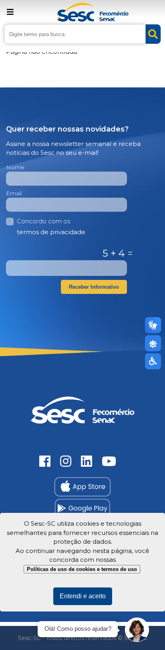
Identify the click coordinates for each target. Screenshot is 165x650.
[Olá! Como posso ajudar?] (137, 630)
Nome (15, 167)
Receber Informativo (94, 287)
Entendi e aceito (83, 596)
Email (14, 193)
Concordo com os (51, 226)
